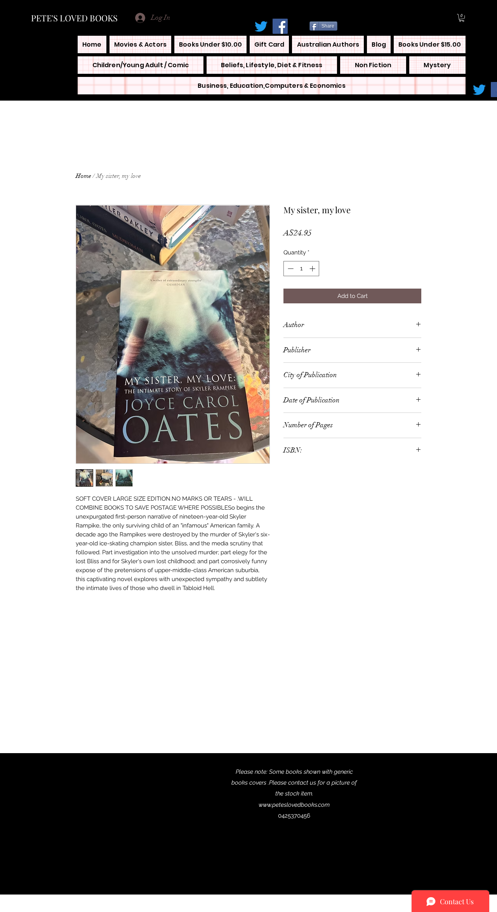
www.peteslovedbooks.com (294, 804)
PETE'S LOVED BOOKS (74, 18)
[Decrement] (290, 268)
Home (83, 176)
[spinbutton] (301, 268)
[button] (461, 18)
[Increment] (313, 268)
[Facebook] (280, 26)
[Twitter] (261, 26)
